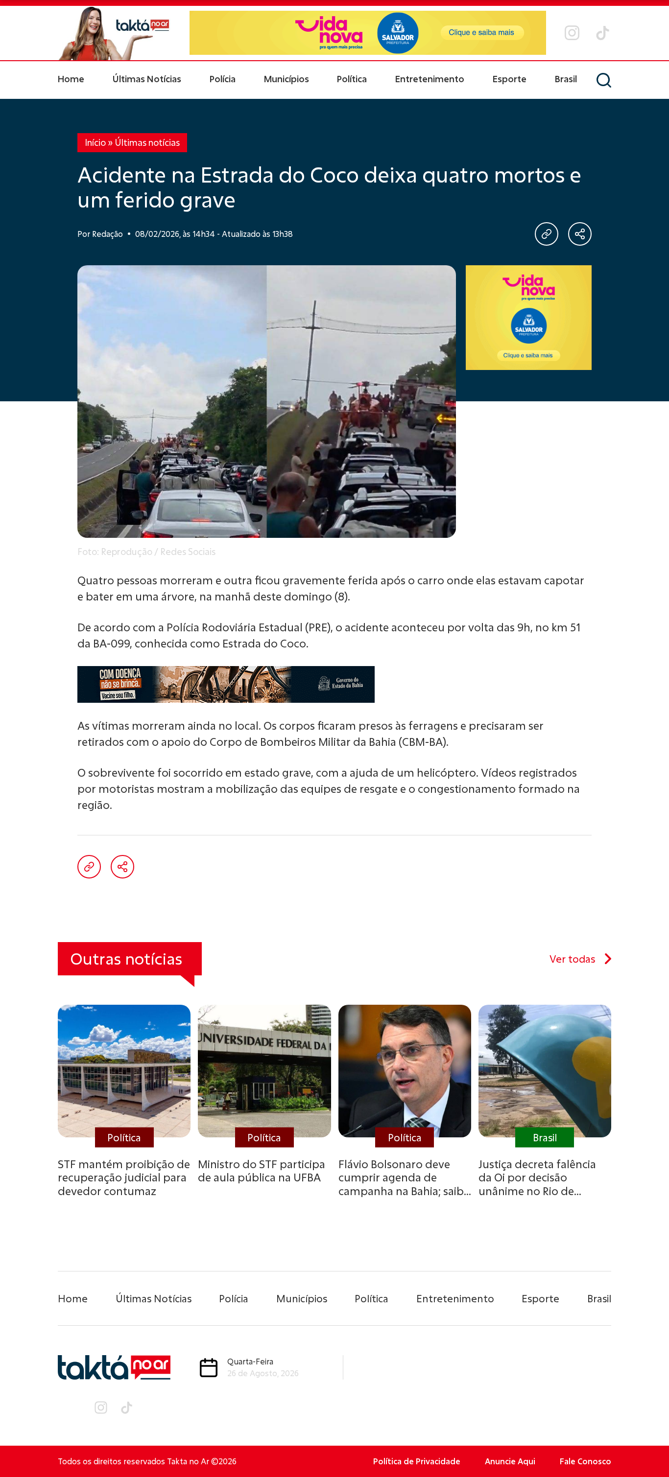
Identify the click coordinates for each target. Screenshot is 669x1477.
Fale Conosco (585, 1461)
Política (352, 79)
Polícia (223, 79)
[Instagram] (572, 32)
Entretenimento (429, 79)
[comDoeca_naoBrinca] (334, 684)
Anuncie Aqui (510, 1461)
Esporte (509, 79)
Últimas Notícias (147, 79)
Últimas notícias (147, 142)
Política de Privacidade (416, 1461)
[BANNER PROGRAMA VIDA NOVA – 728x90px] (368, 33)
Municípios (286, 79)
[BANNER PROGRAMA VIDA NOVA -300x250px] (529, 317)
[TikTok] (602, 33)
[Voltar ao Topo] (644, 1442)
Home (71, 79)
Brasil (566, 79)
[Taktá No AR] (114, 33)
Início (95, 142)
